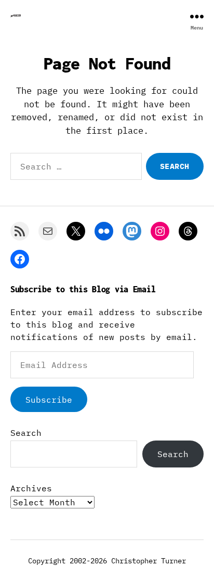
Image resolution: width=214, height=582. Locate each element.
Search (26, 433)
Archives (31, 488)
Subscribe (48, 399)
